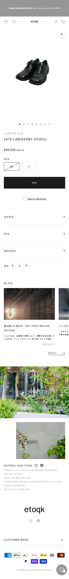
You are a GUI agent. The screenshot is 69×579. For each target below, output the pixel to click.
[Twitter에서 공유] (19, 265)
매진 (34, 182)
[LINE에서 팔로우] (42, 465)
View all (52, 352)
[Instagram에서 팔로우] (36, 465)
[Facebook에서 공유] (12, 265)
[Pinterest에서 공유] (26, 265)
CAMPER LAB (13, 133)
